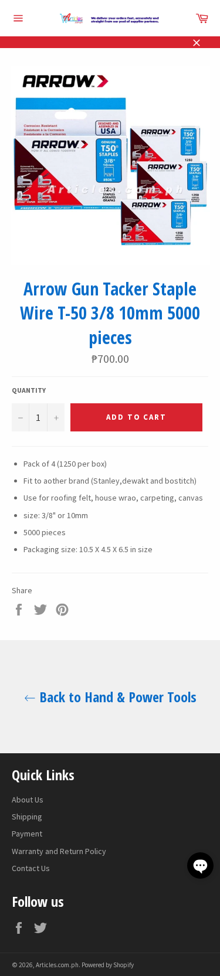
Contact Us (31, 868)
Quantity (29, 390)
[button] (200, 865)
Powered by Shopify (108, 965)
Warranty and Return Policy (59, 851)
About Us (27, 799)
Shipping (27, 816)
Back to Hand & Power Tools (116, 696)
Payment (27, 833)
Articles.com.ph (57, 965)
